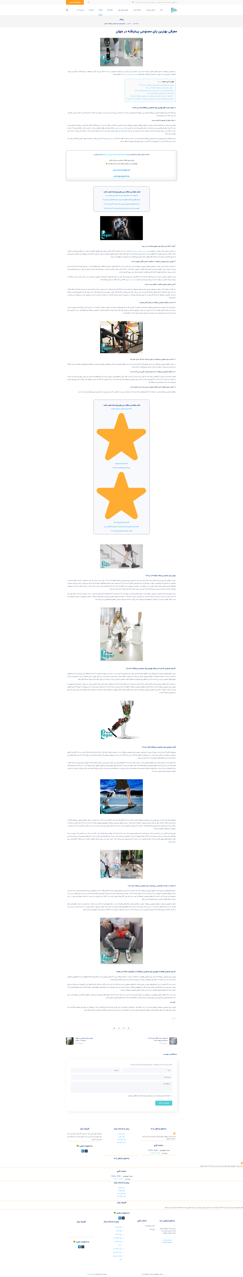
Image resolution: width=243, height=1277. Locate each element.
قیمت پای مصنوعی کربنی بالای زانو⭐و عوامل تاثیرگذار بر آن (121, 527)
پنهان (159, 82)
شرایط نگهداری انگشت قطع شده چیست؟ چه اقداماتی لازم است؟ (121, 200)
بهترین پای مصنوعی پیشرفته (141, 251)
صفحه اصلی (136, 24)
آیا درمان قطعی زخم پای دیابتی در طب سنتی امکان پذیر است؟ (121, 204)
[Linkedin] (82, 1151)
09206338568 (167, 1262)
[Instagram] (86, 1151)
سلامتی (129, 24)
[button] (75, 2)
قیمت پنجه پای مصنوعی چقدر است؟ (121, 531)
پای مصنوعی (118, 128)
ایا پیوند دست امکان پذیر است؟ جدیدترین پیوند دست (121, 195)
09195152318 (121, 177)
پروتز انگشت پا (117, 1269)
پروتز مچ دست (121, 1139)
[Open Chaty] (237, 1272)
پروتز (111, 138)
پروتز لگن (119, 1250)
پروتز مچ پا (121, 1136)
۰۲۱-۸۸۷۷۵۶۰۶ (121, 170)
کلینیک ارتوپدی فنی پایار (130, 74)
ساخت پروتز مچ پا (130, 280)
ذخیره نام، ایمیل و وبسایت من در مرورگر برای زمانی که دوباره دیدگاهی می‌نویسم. (149, 1096)
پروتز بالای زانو (121, 1142)
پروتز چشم (121, 1134)
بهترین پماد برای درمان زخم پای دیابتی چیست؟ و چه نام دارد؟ (121, 208)
